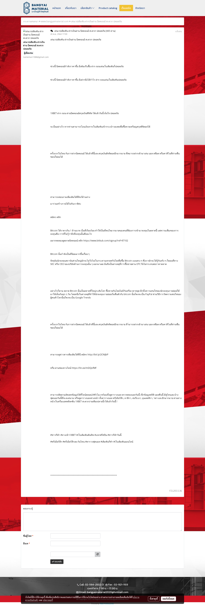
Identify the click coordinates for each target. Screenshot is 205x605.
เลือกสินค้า (86, 8)
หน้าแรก (56, 8)
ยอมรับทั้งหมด (168, 598)
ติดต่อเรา (140, 8)
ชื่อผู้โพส (28, 535)
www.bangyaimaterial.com (55, 21)
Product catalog (108, 8)
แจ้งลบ (178, 31)
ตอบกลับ (58, 561)
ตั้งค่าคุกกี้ (154, 598)
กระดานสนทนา (30, 21)
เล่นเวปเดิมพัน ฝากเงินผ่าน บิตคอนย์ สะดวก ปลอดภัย (96, 21)
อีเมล (26, 543)
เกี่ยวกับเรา (70, 8)
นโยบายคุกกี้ (48, 600)
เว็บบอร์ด (126, 8)
